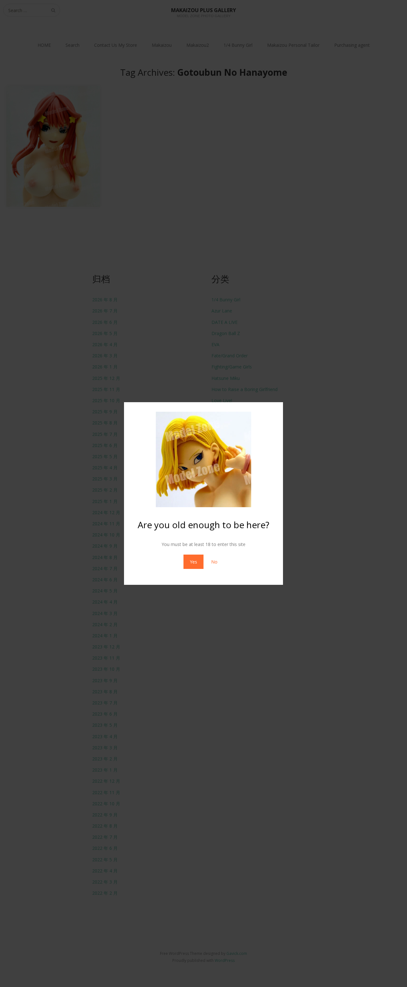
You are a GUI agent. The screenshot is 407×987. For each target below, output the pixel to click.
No (214, 562)
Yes (193, 562)
